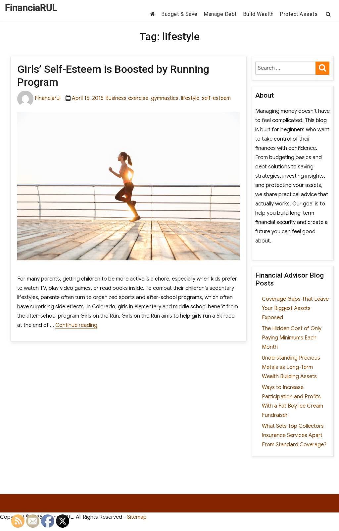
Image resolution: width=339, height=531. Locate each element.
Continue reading (76, 325)
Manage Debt (220, 14)
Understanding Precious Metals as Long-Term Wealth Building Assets (291, 367)
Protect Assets (298, 14)
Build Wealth (258, 14)
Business (115, 98)
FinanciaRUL (31, 7)
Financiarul (48, 98)
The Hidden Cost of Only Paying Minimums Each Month (291, 337)
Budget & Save (179, 14)
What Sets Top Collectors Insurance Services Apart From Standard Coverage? (294, 435)
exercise (138, 98)
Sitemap (137, 517)
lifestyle (190, 98)
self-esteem (216, 98)
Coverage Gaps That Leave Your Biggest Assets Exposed (295, 308)
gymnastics (164, 98)
